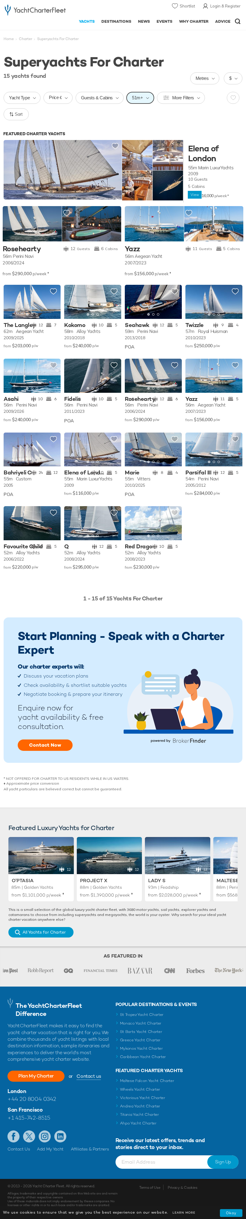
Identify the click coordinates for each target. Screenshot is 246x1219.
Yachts (87, 21)
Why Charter (194, 21)
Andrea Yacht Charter (140, 1106)
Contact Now (45, 745)
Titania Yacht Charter (139, 1114)
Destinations (116, 21)
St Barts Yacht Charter (141, 1031)
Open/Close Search (238, 21)
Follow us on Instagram (45, 1136)
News (144, 21)
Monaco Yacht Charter (141, 1023)
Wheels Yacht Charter (140, 1089)
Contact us (88, 1076)
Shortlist (187, 6)
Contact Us (19, 1149)
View (194, 194)
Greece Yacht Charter (140, 1040)
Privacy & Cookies (182, 1187)
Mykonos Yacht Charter (141, 1048)
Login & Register (225, 6)
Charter (25, 38)
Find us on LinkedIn (60, 1136)
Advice (222, 21)
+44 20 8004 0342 (32, 1098)
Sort (18, 114)
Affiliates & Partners (90, 1149)
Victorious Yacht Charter (142, 1097)
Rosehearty (22, 249)
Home (9, 38)
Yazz (132, 249)
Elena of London (203, 154)
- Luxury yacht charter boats (35, 11)
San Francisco (25, 1109)
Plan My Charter (36, 1076)
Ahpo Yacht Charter (138, 1123)
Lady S (157, 880)
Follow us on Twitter (29, 1136)
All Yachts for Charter (44, 932)
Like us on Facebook (14, 1136)
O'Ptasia (23, 880)
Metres (202, 78)
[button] (52, 302)
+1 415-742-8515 (29, 1117)
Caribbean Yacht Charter (143, 1056)
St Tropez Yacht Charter (142, 1014)
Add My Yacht (50, 1149)
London (17, 1091)
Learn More (183, 1213)
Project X (93, 880)
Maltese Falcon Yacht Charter (147, 1080)
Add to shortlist (115, 146)
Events (164, 21)
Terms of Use (149, 1187)
